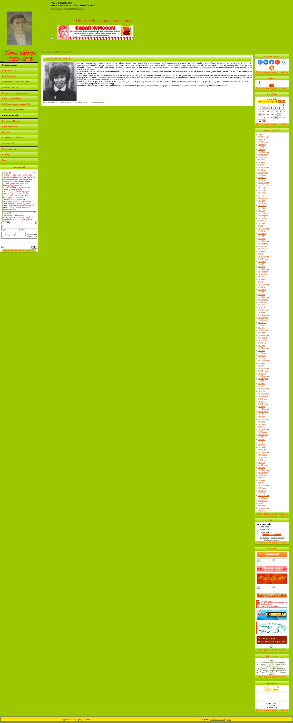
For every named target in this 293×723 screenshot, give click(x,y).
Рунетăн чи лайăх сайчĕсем (273, 668)
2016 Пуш (262, 323)
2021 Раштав (263, 429)
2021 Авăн (262, 424)
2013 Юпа (262, 264)
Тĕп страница (57, 9)
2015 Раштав (263, 315)
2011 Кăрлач (263, 185)
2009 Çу (261, 134)
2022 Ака (261, 440)
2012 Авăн (262, 234)
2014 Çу (261, 282)
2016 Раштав (263, 335)
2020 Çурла (263, 404)
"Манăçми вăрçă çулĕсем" (58, 58)
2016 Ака (261, 325)
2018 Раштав (263, 376)
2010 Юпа (262, 178)
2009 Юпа (262, 147)
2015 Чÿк (261, 312)
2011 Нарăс (262, 188)
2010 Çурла (263, 172)
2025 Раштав (263, 508)
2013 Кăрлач (263, 244)
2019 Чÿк (261, 391)
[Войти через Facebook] (271, 62)
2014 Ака (261, 279)
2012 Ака (261, 223)
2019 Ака (261, 384)
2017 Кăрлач (263, 338)
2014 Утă (261, 287)
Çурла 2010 (272, 99)
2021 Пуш (262, 414)
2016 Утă (261, 333)
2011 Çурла (262, 203)
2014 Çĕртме (263, 284)
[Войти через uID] (260, 62)
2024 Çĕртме (263, 485)
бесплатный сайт (217, 720)
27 (276, 118)
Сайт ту (273, 660)
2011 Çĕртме (263, 198)
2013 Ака (261, 251)
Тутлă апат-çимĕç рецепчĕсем (273, 670)
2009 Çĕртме (263, 137)
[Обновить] (36, 222)
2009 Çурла (263, 142)
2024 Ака (261, 480)
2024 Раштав (263, 496)
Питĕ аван (264, 527)
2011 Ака (261, 193)
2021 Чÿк (261, 427)
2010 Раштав (263, 183)
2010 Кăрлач (263, 155)
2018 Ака (261, 363)
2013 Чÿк (261, 267)
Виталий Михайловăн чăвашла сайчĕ (273, 673)
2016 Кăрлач (263, 317)
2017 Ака (261, 345)
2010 (57, 52)
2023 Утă (261, 462)
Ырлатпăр (264, 529)
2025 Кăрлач (263, 498)
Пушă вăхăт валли (273, 666)
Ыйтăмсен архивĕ (277, 538)
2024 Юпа (262, 490)
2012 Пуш (262, 221)
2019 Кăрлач (263, 379)
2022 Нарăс (263, 434)
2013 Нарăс (263, 246)
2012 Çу (261, 226)
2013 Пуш (262, 249)
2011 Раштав (263, 213)
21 (280, 114)
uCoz (229, 720)
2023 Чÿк (261, 468)
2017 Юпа (262, 356)
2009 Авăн (262, 144)
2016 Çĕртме (263, 330)
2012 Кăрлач (263, 216)
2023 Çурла (263, 465)
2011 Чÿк (261, 211)
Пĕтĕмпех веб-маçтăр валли (273, 662)
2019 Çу (261, 386)
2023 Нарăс (263, 457)
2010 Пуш (262, 160)
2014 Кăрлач (263, 272)
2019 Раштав (263, 394)
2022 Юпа (262, 450)
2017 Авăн (262, 353)
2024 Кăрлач (263, 473)
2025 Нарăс (263, 501)
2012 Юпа (262, 236)
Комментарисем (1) (97, 102)
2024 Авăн (262, 488)
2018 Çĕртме (263, 368)
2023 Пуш (262, 460)
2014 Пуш (262, 277)
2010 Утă (261, 170)
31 (264, 121)
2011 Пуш (262, 190)
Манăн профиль (71, 9)
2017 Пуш (262, 343)
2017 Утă (261, 351)
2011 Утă (261, 200)
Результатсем (264, 538)
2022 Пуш (262, 437)
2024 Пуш (262, 478)
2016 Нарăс (263, 320)
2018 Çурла (263, 371)
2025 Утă (261, 506)
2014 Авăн (262, 289)
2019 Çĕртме (263, 389)
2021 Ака (261, 417)
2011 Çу (261, 195)
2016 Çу (261, 328)
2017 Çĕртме (263, 348)
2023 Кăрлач (263, 455)
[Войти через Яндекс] (277, 62)
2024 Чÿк (261, 493)
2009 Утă (261, 139)
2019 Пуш (262, 381)
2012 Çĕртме (263, 228)
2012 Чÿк (261, 239)
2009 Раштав (263, 152)
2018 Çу (261, 366)
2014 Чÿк (261, 295)
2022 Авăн (262, 447)
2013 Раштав (263, 269)
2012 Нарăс (263, 218)
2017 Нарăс (263, 340)
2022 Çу (261, 442)
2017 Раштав (263, 361)
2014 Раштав (263, 297)
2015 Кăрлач (263, 300)
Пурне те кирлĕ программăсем (273, 664)
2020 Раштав (263, 409)
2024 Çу (261, 483)
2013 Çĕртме (263, 256)
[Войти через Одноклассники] (271, 68)
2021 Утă (261, 422)
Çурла (63, 52)
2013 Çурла (263, 259)
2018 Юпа (262, 373)
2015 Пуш (262, 305)
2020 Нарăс (263, 399)
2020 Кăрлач (263, 396)
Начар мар (264, 532)
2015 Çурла (263, 310)
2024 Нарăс (263, 475)
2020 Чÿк (261, 407)
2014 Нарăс (263, 274)
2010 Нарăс (263, 157)
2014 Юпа (262, 292)
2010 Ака (261, 162)
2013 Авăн (262, 262)
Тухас (81, 9)
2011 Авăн (262, 206)
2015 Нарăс (263, 302)
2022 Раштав (263, 452)
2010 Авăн (262, 175)
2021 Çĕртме (263, 419)
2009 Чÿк (261, 150)
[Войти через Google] (283, 62)
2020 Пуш (262, 401)
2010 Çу (261, 165)
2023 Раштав (263, 470)
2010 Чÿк (261, 180)
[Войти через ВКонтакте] (265, 62)
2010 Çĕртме (263, 167)
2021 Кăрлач (263, 412)
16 (260, 114)
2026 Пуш (262, 511)
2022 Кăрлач (263, 432)
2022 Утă (261, 445)
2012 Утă (261, 231)
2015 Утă (261, 307)
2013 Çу (261, 254)
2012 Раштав (263, 241)
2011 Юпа (262, 208)
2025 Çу (261, 503)
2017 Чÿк (261, 358)
